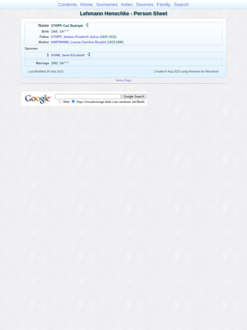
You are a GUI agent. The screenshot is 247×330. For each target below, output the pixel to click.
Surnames (107, 4)
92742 (66, 31)
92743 (66, 62)
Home (86, 4)
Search (181, 4)
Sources (144, 4)
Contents (67, 4)
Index (127, 4)
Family (164, 4)
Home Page (123, 80)
